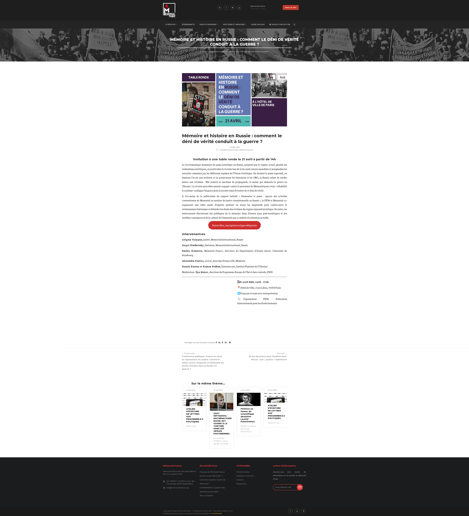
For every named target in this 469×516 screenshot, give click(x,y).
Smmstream (217, 513)
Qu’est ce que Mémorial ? (211, 476)
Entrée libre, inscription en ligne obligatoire (234, 225)
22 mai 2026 (245, 390)
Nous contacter (281, 24)
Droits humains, (233, 150)
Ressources (241, 484)
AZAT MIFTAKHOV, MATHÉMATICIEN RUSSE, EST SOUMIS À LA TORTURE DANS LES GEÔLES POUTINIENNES (222, 423)
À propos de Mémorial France (212, 472)
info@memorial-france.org (177, 488)
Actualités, (223, 150)
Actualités (210, 51)
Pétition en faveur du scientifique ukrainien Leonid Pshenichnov (248, 415)
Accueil (202, 51)
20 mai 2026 (272, 390)
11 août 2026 (190, 390)
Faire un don (290, 7)
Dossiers (240, 480)
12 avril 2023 (234, 147)
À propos (170, 24)
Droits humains (208, 24)
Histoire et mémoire (234, 24)
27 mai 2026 (218, 390)
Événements (188, 24)
